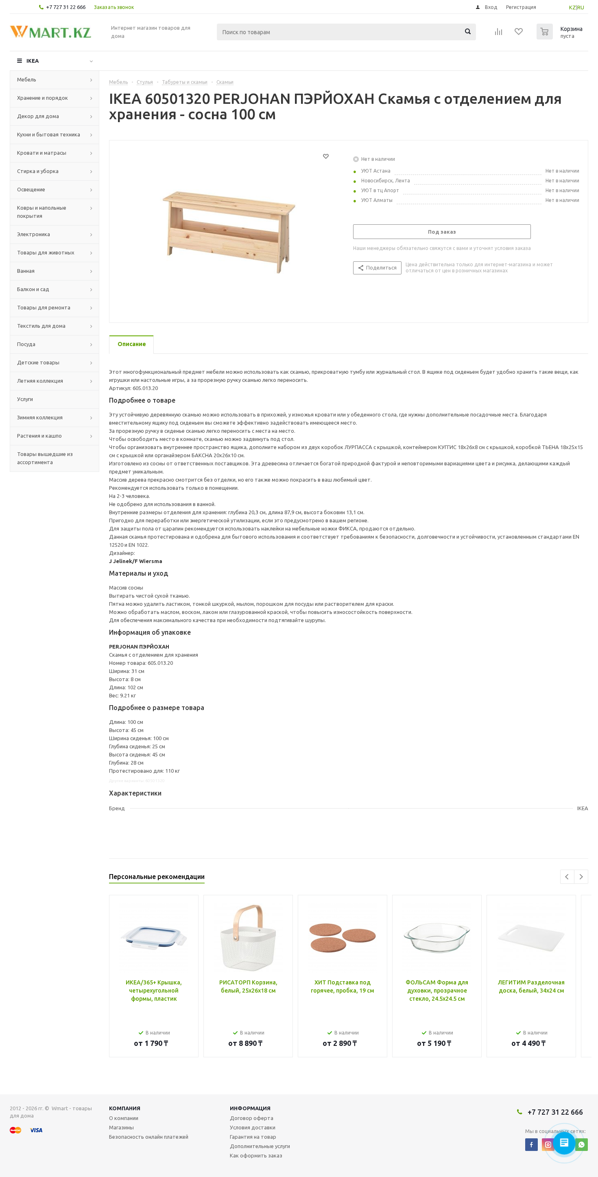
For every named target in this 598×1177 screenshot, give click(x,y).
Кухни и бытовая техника (48, 134)
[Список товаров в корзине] (561, 37)
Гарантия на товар (253, 1137)
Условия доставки (252, 1127)
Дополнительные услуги (260, 1146)
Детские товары (38, 362)
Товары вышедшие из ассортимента (45, 458)
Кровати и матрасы (41, 153)
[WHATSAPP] (581, 1144)
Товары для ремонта (43, 307)
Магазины (121, 1127)
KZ (572, 7)
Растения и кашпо (39, 435)
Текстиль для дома (41, 326)
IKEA (32, 61)
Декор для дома (38, 116)
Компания (124, 1108)
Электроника (33, 234)
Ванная (26, 271)
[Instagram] (548, 1144)
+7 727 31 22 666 (65, 7)
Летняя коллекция (40, 381)
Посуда (26, 344)
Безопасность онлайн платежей (148, 1137)
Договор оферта (251, 1118)
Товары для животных (45, 252)
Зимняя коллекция (40, 417)
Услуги (25, 399)
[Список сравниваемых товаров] (498, 34)
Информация (250, 1108)
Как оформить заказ (256, 1155)
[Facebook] (531, 1144)
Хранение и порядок (42, 98)
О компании (123, 1118)
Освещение (31, 189)
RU (580, 7)
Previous (567, 876)
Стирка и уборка (38, 171)
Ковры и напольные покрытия (41, 212)
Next (581, 876)
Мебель (26, 79)
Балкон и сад (33, 289)
